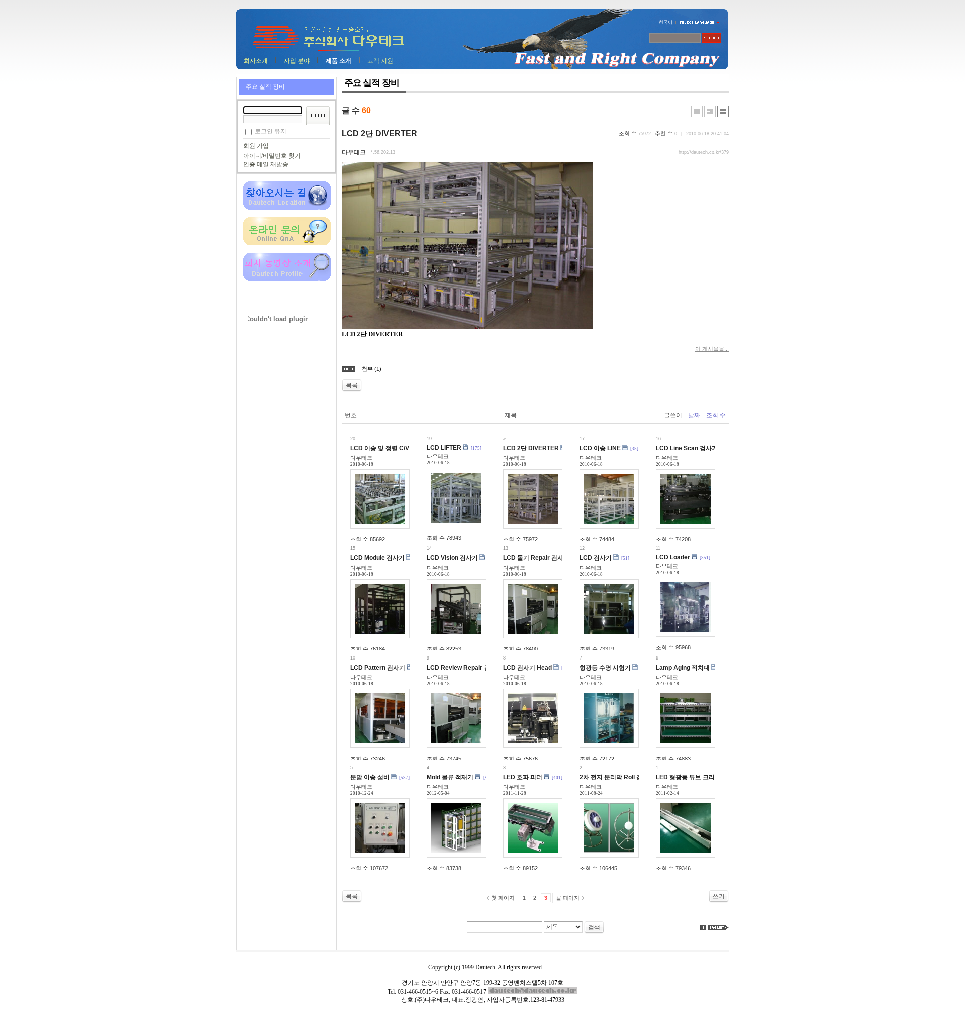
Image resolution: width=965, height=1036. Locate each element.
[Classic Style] (697, 111)
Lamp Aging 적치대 (683, 667)
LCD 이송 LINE (600, 448)
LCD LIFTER (444, 447)
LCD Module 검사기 (377, 557)
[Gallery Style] (723, 111)
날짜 (694, 415)
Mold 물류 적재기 (450, 777)
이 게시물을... (712, 349)
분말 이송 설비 (370, 777)
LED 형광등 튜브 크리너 (688, 777)
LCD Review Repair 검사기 (464, 667)
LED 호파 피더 (522, 777)
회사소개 (256, 60)
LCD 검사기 (596, 557)
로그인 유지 (270, 131)
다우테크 (354, 152)
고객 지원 (380, 60)
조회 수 (716, 415)
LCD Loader (673, 557)
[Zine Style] (710, 111)
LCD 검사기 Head (527, 667)
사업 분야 (297, 60)
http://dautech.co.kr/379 (704, 152)
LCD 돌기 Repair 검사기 (536, 557)
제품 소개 (338, 60)
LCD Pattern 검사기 (377, 667)
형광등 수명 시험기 (605, 667)
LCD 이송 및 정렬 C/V (379, 448)
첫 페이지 (503, 898)
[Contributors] (703, 927)
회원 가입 (256, 145)
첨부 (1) (371, 369)
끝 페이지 (568, 898)
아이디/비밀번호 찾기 (272, 155)
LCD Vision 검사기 (452, 557)
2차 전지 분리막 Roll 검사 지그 (621, 777)
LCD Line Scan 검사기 (687, 448)
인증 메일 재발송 (265, 164)
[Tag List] (718, 927)
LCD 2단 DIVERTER (379, 133)
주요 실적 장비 (265, 86)
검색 (594, 927)
